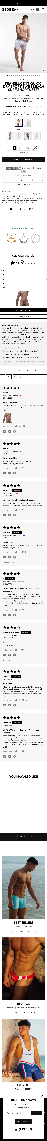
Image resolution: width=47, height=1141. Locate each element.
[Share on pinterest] (14, 431)
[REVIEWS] (23, 969)
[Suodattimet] (9, 376)
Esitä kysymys (24, 316)
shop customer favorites (23, 931)
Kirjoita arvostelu (23, 310)
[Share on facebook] (4, 431)
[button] (11, 106)
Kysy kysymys (24, 185)
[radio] (19, 123)
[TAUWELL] (23, 1050)
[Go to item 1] (23, 298)
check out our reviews (23, 1013)
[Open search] (2, 376)
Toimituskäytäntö (23, 180)
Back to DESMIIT (25, 837)
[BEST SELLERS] (23, 887)
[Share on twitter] (9, 431)
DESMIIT (24, 80)
